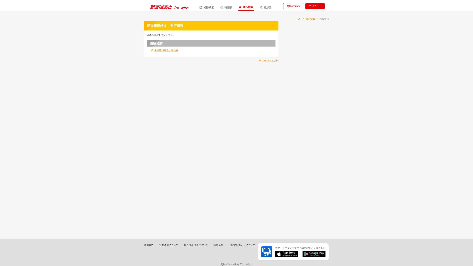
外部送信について (168, 245)
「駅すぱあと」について (242, 245)
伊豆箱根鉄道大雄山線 (166, 50)
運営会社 (218, 245)
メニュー (316, 6)
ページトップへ (270, 60)
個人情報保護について (196, 245)
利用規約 (149, 245)
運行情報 (310, 19)
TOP (298, 19)
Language (295, 6)
